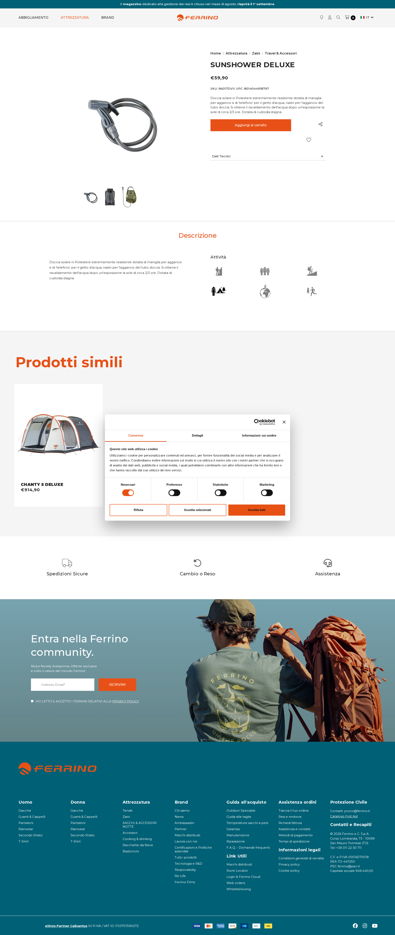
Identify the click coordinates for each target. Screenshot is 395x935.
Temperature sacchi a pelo (247, 823)
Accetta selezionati (197, 510)
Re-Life (180, 876)
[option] (67, 568)
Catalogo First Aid (344, 816)
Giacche (25, 810)
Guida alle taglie (239, 817)
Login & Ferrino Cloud (243, 877)
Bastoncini (131, 851)
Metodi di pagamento (296, 835)
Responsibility (185, 870)
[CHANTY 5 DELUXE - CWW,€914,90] (59, 433)
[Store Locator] (322, 17)
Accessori (130, 833)
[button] (268, 156)
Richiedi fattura (290, 823)
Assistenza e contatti (294, 829)
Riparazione (236, 841)
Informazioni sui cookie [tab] (259, 435)
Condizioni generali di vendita (301, 858)
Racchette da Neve (138, 845)
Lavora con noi (186, 841)
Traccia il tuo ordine (294, 810)
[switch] (174, 492)
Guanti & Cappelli (32, 817)
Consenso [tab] (135, 435)
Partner (181, 829)
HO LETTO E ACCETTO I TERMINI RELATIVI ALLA (87, 701)
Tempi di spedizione (294, 841)
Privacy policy (289, 864)
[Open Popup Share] (320, 124)
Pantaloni (26, 823)
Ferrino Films (185, 882)
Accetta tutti (256, 510)
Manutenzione (238, 835)
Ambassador (184, 823)
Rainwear (26, 829)
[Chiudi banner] (284, 422)
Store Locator (237, 870)
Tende (127, 810)
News (179, 817)
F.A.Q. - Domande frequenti (248, 847)
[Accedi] (330, 17)
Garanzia (233, 829)
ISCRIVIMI (117, 685)
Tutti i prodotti (186, 857)
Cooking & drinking (137, 839)
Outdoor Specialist (241, 810)
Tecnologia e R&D (188, 863)
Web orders (236, 883)
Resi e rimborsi (290, 817)
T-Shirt (24, 841)
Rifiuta (138, 510)
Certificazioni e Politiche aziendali (193, 849)
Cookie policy (289, 870)
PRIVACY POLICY (125, 701)
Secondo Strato (31, 835)
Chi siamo (182, 810)
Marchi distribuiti (187, 835)
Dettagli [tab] (197, 435)
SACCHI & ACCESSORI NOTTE (140, 824)
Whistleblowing (239, 889)
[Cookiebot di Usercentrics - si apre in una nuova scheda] (257, 422)
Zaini (126, 817)
